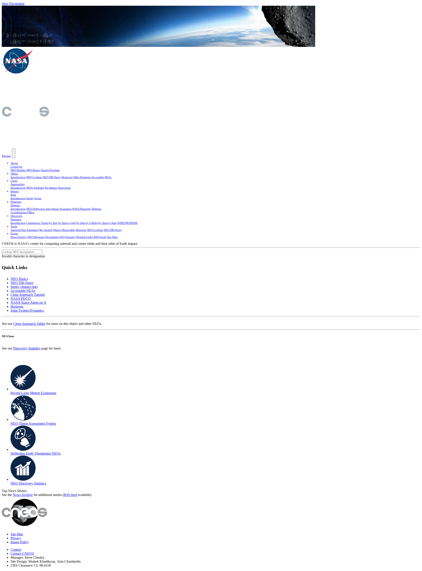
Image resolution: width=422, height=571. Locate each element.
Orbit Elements (82, 177)
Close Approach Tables (29, 324)
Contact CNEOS (22, 553)
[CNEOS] (25, 115)
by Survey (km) (107, 223)
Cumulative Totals (37, 223)
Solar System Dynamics (27, 310)
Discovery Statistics (26, 348)
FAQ (62, 237)
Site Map (112, 237)
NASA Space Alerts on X (28, 302)
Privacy (16, 538)
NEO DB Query (52, 177)
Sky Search (45, 230)
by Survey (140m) (87, 223)
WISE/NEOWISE (127, 223)
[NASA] (17, 73)
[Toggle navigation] (13, 153)
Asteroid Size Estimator (24, 230)
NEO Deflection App (38, 208)
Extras (14, 233)
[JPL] (63, 90)
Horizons (67, 177)
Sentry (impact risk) (24, 287)
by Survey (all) (67, 223)
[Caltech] (63, 104)
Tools (14, 226)
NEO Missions (36, 237)
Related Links (84, 237)
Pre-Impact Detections (58, 187)
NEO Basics (33, 170)
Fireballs (39, 187)
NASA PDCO (21, 298)
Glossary (70, 237)
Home (6, 156)
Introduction (18, 177)
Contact (16, 549)
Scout (38, 198)
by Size (53, 223)
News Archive (19, 237)
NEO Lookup (34, 177)
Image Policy (20, 542)
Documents (52, 237)
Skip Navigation (13, 3)
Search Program (50, 170)
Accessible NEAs (101, 177)
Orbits (14, 173)
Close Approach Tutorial (28, 294)
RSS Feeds (100, 237)
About (14, 163)
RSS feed (70, 495)
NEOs (29, 187)
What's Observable (64, 230)
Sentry (30, 198)
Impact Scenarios (61, 208)
